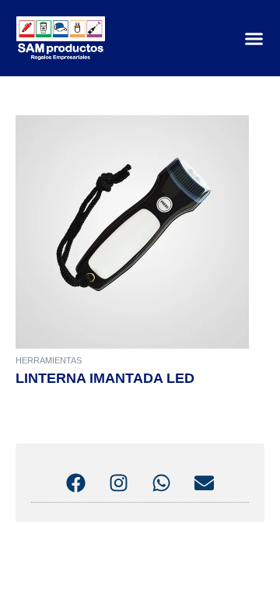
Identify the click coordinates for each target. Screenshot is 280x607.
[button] (254, 38)
